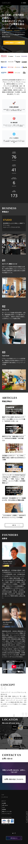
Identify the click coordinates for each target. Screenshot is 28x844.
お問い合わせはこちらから (13, 779)
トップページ (5, 797)
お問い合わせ (5, 805)
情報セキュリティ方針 (7, 811)
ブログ (3, 807)
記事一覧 (14, 525)
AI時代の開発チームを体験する (14, 42)
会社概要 (4, 803)
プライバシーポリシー (7, 813)
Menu (24, 2)
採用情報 (4, 809)
